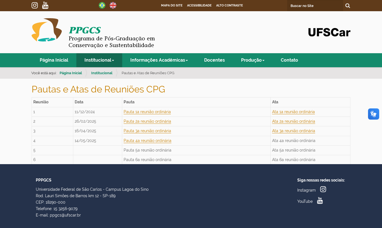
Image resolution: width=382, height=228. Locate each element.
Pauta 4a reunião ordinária (147, 140)
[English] (113, 5)
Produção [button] (251, 60)
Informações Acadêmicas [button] (157, 60)
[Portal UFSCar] (329, 32)
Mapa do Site (172, 5)
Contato (289, 60)
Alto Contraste (229, 5)
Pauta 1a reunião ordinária (147, 112)
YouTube (47, 5)
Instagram (37, 5)
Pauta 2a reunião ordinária (147, 121)
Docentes (214, 60)
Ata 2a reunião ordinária (293, 121)
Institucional (101, 73)
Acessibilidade (199, 5)
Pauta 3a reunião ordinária (147, 131)
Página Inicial (54, 60)
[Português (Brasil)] (102, 5)
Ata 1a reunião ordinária (293, 112)
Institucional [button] (97, 60)
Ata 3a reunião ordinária (293, 131)
